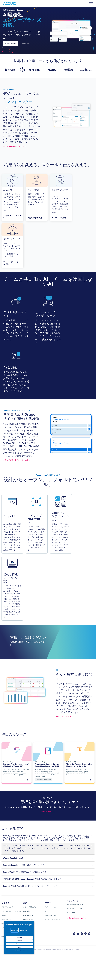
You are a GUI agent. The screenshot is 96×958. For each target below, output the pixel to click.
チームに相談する (48, 812)
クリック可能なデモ (29, 907)
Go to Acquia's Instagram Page (81, 933)
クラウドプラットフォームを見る (15, 460)
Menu (91, 3)
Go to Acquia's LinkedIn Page (85, 933)
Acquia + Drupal (28, 915)
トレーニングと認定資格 (52, 920)
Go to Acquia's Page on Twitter (78, 933)
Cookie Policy (14, 930)
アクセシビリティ (50, 911)
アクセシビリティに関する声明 (11, 911)
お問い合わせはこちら (76, 918)
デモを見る (25, 43)
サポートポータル (50, 907)
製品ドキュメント (50, 915)
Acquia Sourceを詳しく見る (13, 147)
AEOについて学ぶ (63, 717)
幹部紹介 (4, 915)
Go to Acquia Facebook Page (74, 933)
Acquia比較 (26, 911)
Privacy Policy (23, 930)
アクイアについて (7, 907)
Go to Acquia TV (89, 933)
